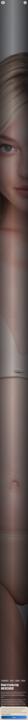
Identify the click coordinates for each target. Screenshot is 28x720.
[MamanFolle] (3, 2)
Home (12, 680)
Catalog (17, 680)
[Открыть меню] (25, 2)
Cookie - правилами (6, 714)
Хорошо (14, 717)
